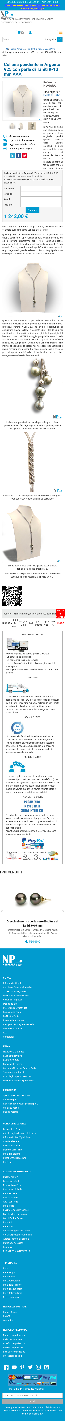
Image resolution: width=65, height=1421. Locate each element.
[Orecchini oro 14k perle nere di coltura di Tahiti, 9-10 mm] (32, 899)
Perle (5, 1268)
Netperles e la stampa (13, 1051)
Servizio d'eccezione (12, 1028)
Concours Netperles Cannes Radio (19, 1068)
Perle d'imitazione (11, 1154)
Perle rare (7, 1226)
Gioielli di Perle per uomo (15, 1214)
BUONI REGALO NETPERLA (16, 1251)
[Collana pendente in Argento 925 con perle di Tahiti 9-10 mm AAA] (12, 126)
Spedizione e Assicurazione (16, 1095)
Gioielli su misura (11, 1108)
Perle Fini (7, 1162)
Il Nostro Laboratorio (13, 1020)
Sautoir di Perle (10, 1197)
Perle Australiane (11, 1280)
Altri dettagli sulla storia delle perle (19, 1133)
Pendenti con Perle (12, 1185)
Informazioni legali (12, 983)
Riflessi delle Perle (11, 1145)
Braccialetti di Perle (12, 1189)
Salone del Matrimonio (14, 1072)
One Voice (8, 1320)
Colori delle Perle (11, 1141)
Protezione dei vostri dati (15, 1008)
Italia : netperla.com (12, 1339)
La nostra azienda (12, 1012)
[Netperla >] (5, 49)
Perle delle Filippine (12, 1285)
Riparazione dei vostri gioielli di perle (20, 1103)
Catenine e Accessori (13, 1243)
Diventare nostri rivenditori (16, 995)
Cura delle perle (10, 1099)
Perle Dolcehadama (12, 1293)
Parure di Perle (10, 1193)
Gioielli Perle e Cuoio (13, 1218)
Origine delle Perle (11, 1129)
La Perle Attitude (11, 1060)
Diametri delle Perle (12, 1149)
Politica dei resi (10, 1112)
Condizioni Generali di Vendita (17, 987)
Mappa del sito (10, 1004)
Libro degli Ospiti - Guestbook (17, 1076)
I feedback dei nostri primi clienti (18, 1080)
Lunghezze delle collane (14, 1158)
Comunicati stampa (12, 1064)
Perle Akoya (9, 1272)
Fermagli (7, 1247)
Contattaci (8, 1037)
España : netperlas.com (14, 1343)
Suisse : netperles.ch (13, 1347)
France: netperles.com (14, 1335)
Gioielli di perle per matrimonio (17, 1234)
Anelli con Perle (10, 1201)
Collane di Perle (10, 1177)
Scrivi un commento (19, 136)
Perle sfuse (8, 1206)
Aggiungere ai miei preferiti (22, 144)
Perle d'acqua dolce (12, 1289)
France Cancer (10, 1312)
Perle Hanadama (11, 1297)
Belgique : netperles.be (14, 1351)
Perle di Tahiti (52, 95)
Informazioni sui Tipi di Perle (16, 1137)
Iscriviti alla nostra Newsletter (26, 1389)
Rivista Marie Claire (12, 1056)
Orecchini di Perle (11, 1181)
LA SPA (6, 1316)
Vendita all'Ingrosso (12, 999)
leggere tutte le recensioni (21, 140)
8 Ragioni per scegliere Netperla (18, 1024)
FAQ (5, 1032)
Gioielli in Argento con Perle (16, 1230)
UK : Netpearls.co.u (12, 1356)
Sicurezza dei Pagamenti (15, 991)
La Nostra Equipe (11, 1016)
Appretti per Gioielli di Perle (16, 1239)
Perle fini (7, 1222)
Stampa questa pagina (20, 148)
